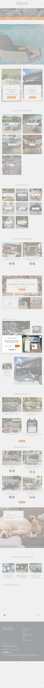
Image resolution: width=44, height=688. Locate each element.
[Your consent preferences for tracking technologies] (2, 686)
